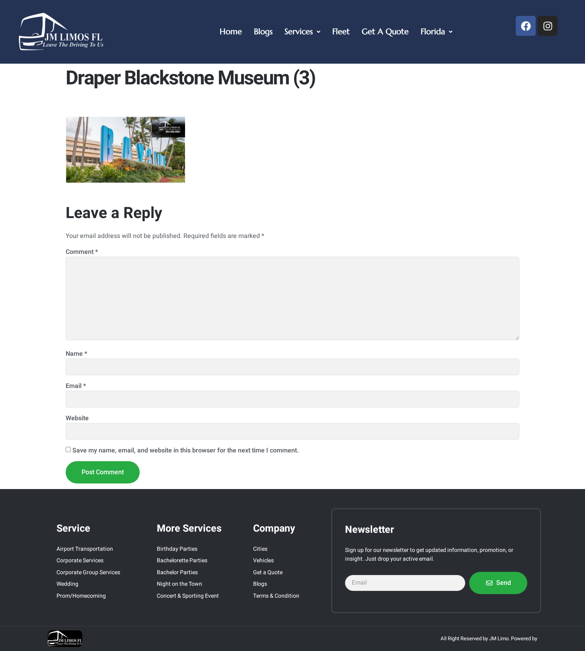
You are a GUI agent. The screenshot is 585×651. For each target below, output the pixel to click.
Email (76, 386)
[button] (302, 32)
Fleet (341, 32)
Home (231, 32)
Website (77, 418)
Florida (433, 32)
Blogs (263, 32)
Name (76, 354)
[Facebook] (526, 26)
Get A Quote (385, 32)
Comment (82, 252)
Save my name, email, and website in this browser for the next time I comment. (185, 450)
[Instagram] (548, 26)
